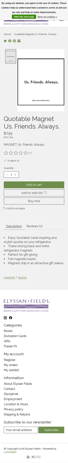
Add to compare (16, 208)
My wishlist (11, 370)
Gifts (7, 341)
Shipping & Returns (17, 414)
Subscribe (51, 430)
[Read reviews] (16, 153)
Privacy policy (13, 409)
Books (8, 331)
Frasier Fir (10, 346)
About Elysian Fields (18, 384)
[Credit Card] (28, 457)
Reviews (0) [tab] (34, 226)
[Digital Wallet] (36, 457)
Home (7, 34)
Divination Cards (15, 336)
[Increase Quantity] (15, 174)
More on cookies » (47, 17)
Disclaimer (11, 394)
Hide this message (24, 17)
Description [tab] (14, 226)
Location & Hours (16, 404)
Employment (13, 399)
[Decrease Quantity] (7, 174)
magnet (9, 277)
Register (9, 360)
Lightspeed (10, 451)
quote (22, 277)
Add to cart (34, 185)
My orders (11, 365)
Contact (9, 389)
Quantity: (9, 167)
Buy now (34, 201)
